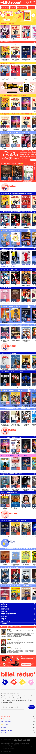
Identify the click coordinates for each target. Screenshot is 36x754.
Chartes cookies (22, 745)
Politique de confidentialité (22, 743)
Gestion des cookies (8, 749)
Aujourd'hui (5, 8)
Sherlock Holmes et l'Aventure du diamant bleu (19, 630)
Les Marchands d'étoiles (13, 649)
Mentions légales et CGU (10, 745)
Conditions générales (7, 743)
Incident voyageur (11, 641)
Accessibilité (29, 747)
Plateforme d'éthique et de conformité (13, 747)
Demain (13, 8)
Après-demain (21, 8)
